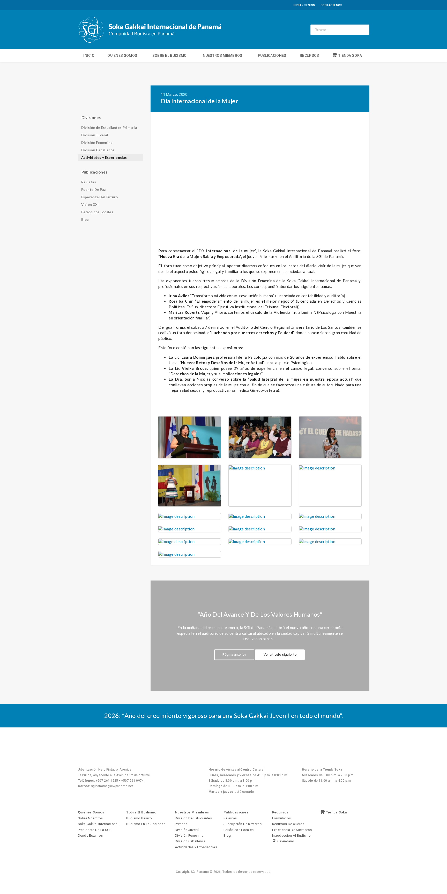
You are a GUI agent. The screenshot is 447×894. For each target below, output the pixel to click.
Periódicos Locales (97, 212)
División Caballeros (98, 150)
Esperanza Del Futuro (99, 197)
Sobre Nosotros (90, 818)
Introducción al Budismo (291, 835)
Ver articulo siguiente (280, 654)
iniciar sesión (304, 5)
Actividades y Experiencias (104, 157)
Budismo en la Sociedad (146, 824)
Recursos (309, 55)
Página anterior (234, 654)
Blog (85, 219)
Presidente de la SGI (94, 830)
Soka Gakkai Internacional (98, 824)
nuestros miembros (222, 55)
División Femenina (97, 142)
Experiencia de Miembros (292, 830)
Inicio (88, 55)
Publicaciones (272, 55)
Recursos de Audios (288, 824)
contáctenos (331, 5)
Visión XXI (90, 204)
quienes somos (122, 55)
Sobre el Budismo (169, 55)
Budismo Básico (139, 818)
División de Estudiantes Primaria (109, 128)
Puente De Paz (93, 189)
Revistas (88, 182)
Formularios (281, 818)
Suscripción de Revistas (243, 824)
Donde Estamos (90, 835)
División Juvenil (94, 135)
